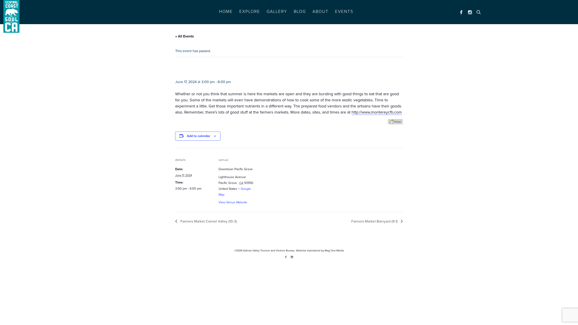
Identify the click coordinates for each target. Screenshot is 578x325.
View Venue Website (233, 202)
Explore (249, 11)
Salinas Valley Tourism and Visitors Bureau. (268, 250)
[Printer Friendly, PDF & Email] (395, 121)
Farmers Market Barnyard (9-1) (375, 221)
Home (226, 11)
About (320, 11)
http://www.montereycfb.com (377, 112)
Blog (300, 11)
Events (344, 11)
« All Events (184, 36)
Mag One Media (334, 250)
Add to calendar (198, 136)
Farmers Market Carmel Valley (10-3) (208, 221)
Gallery (277, 11)
